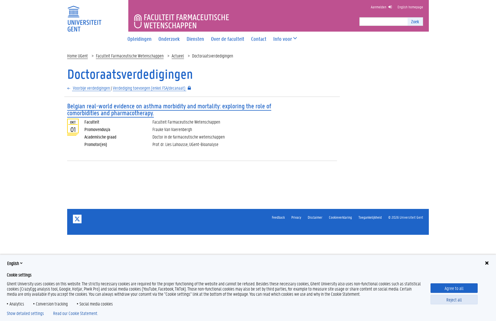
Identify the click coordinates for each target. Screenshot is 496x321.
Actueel (178, 56)
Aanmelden (378, 6)
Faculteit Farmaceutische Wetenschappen (130, 56)
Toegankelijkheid (370, 217)
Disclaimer (315, 217)
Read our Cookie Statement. (75, 313)
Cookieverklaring (340, 217)
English (13, 263)
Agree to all (454, 288)
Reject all (454, 300)
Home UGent (77, 56)
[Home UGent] (84, 15)
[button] (282, 38)
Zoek (415, 21)
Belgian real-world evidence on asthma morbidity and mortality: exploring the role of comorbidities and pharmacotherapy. (169, 109)
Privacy (296, 217)
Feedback (278, 217)
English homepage (410, 6)
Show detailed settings (25, 313)
